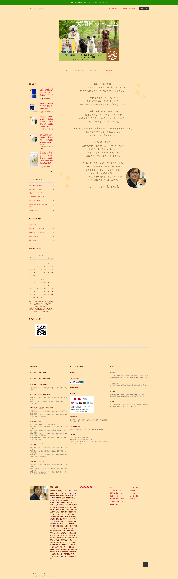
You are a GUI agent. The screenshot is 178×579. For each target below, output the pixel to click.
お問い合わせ (108, 70)
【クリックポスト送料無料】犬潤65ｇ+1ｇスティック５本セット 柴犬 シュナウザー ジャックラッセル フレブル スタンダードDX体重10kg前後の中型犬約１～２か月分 (47, 139)
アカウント (114, 8)
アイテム (145, 8)
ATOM (116, 504)
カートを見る (134, 496)
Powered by (31, 575)
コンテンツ (93, 70)
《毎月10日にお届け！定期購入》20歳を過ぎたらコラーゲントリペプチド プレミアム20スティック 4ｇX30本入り (46, 92)
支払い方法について (116, 490)
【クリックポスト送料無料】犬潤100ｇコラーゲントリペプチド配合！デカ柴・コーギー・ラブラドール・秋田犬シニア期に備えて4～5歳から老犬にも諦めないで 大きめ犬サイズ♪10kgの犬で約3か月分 (46, 157)
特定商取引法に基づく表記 (118, 498)
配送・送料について (116, 493)
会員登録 (124, 8)
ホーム (67, 70)
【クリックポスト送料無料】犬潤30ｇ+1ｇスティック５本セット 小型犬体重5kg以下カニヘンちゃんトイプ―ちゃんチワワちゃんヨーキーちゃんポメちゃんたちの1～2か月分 (47, 121)
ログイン (134, 8)
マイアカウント (134, 487)
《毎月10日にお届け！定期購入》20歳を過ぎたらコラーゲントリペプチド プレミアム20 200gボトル (46, 106)
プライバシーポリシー (116, 501)
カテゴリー (78, 70)
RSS (111, 504)
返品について (114, 496)
